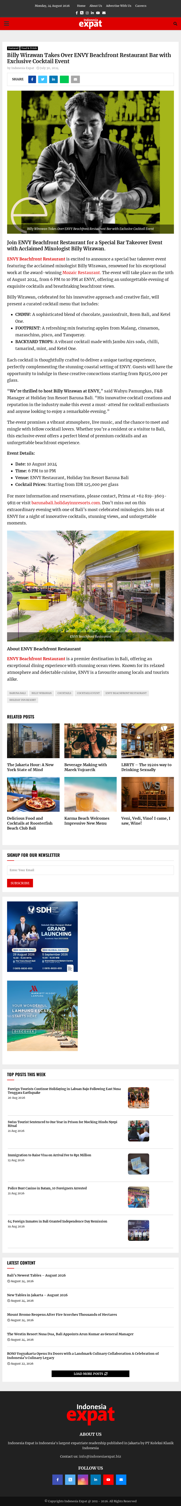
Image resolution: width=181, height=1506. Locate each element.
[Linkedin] (95, 1480)
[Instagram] (83, 1480)
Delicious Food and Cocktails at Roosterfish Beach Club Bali (30, 823)
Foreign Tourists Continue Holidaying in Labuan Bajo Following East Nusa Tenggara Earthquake (64, 1091)
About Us (96, 6)
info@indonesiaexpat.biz (100, 1456)
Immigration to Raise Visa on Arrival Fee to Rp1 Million (49, 1155)
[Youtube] (108, 1480)
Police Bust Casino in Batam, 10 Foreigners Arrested (47, 1188)
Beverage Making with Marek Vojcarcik (85, 767)
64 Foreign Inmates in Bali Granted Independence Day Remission (57, 1221)
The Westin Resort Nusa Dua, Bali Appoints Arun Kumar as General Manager (70, 1334)
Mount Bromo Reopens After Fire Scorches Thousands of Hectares (62, 1314)
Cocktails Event (88, 693)
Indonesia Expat (22, 68)
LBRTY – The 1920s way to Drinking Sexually (146, 767)
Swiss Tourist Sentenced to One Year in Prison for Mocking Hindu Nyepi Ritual (62, 1124)
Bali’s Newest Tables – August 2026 (36, 1275)
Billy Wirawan (42, 693)
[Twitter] (70, 1480)
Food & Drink (29, 48)
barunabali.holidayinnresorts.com (66, 502)
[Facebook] (57, 1480)
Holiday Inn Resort (22, 700)
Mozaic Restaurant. (81, 272)
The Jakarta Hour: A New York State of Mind (30, 767)
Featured (13, 48)
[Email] (121, 1480)
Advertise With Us (118, 6)
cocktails (64, 693)
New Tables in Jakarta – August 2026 (37, 1295)
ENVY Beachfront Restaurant (36, 259)
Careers (140, 6)
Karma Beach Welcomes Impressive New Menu (86, 821)
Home (81, 6)
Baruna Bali (17, 693)
